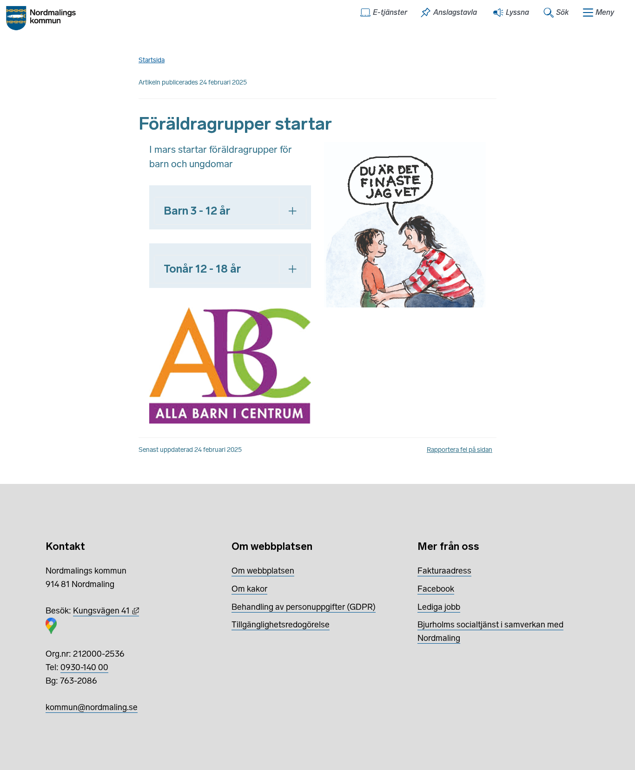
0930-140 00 (84, 667)
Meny (604, 12)
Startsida (152, 60)
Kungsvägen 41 (106, 611)
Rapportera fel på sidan (459, 450)
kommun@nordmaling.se (92, 707)
